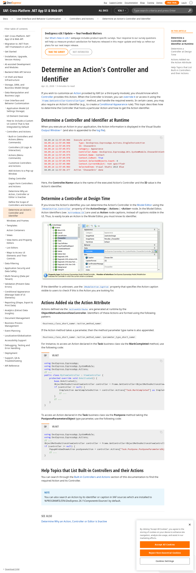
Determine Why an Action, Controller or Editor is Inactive (74, 521)
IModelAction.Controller (56, 208)
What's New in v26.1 (60, 37)
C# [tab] (45, 355)
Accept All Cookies (165, 544)
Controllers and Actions (82, 18)
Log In (184, 2)
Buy (105, 2)
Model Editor (144, 205)
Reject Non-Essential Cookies (165, 552)
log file (100, 130)
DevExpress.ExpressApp (64, 363)
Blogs (142, 2)
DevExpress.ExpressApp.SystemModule (72, 366)
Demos (159, 2)
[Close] (189, 524)
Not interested (81, 52)
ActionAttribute (78, 309)
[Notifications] (191, 3)
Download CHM (12, 569)
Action (77, 93)
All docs (103, 10)
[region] (165, 545)
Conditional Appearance (113, 104)
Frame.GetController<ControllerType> (63, 100)
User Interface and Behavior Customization (39, 18)
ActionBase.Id (76, 212)
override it (129, 97)
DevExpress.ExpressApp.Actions (69, 369)
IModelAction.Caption (96, 286)
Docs (5, 18)
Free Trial (172, 2)
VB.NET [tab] (55, 355)
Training (150, 2)
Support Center (115, 2)
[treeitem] (17, 37)
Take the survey (56, 52)
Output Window (50, 130)
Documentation (131, 2)
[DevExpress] (12, 3)
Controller (47, 97)
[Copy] (161, 137)
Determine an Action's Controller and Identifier (126, 18)
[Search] (189, 10)
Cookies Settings (165, 561)
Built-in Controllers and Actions (92, 477)
